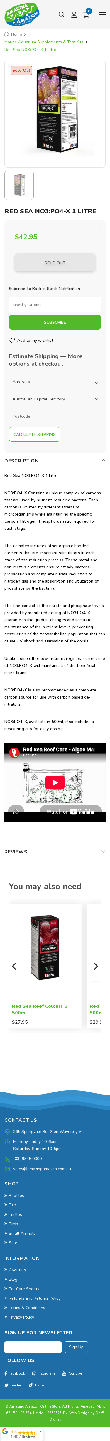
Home (16, 34)
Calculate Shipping (34, 434)
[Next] (95, 966)
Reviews (16, 852)
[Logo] (22, 14)
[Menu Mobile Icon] (102, 14)
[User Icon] (74, 15)
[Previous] (15, 966)
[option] (55, 111)
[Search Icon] (62, 15)
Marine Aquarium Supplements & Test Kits (43, 42)
